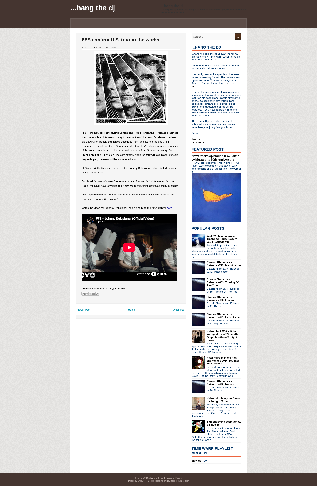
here (169, 207)
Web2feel (142, 481)
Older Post (179, 309)
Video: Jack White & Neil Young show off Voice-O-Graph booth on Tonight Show (222, 335)
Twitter (196, 139)
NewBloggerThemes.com (177, 481)
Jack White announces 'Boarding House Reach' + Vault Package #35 (223, 238)
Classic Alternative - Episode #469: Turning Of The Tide (223, 282)
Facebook (198, 141)
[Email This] (83, 294)
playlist (196, 460)
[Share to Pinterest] (97, 294)
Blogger (178, 478)
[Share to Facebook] (94, 294)
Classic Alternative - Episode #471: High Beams (223, 315)
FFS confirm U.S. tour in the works (120, 39)
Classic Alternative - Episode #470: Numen (220, 383)
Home (131, 309)
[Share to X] (90, 294)
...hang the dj (92, 8)
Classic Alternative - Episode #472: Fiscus (220, 298)
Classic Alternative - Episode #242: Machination (224, 264)
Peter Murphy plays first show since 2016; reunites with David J (223, 360)
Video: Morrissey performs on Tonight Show (223, 400)
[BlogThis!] (87, 294)
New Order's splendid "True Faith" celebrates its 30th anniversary (215, 157)
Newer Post (83, 309)
